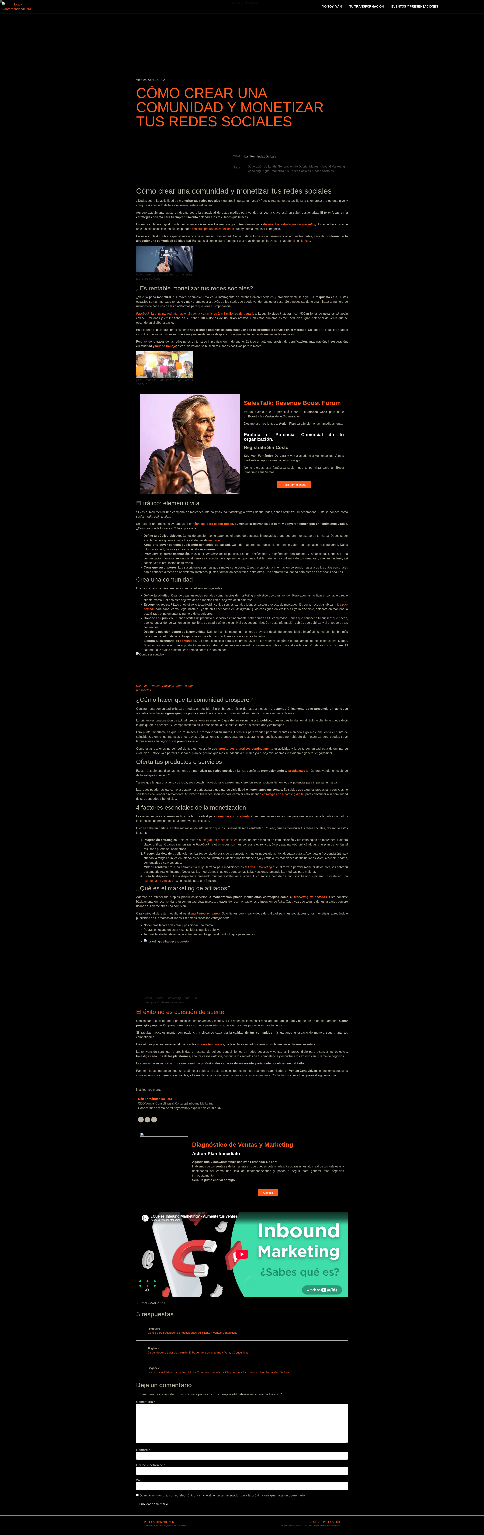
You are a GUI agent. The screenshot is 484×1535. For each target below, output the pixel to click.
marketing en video (205, 913)
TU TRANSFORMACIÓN (366, 6)
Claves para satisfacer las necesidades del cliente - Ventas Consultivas (192, 1332)
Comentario (145, 1401)
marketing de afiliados (310, 897)
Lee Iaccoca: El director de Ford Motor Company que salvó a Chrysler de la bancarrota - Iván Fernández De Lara (218, 1372)
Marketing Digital (258, 171)
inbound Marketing (332, 166)
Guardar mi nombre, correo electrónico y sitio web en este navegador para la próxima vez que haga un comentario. (223, 1495)
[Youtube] (154, 1119)
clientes (305, 240)
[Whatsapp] (36, 6)
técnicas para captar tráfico (213, 523)
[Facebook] (147, 1119)
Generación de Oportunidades (298, 166)
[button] (445, 7)
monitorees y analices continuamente (245, 748)
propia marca (297, 770)
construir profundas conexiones (213, 228)
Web (139, 1480)
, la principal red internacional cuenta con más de (196, 313)
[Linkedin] (26, 6)
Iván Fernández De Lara (155, 1099)
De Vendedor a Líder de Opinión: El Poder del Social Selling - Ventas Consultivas (197, 1352)
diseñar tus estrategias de (289, 224)
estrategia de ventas (157, 880)
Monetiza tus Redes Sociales (291, 171)
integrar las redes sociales (219, 840)
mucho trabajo (165, 346)
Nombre (143, 1449)
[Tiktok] (46, 6)
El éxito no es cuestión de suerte (180, 1011)
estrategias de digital (283, 794)
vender (286, 595)
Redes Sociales (323, 171)
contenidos (188, 640)
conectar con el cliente (233, 816)
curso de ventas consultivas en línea (246, 1075)
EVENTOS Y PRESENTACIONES (414, 6)
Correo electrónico (151, 1465)
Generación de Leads (261, 166)
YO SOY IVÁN (332, 6)
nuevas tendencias (210, 1044)
